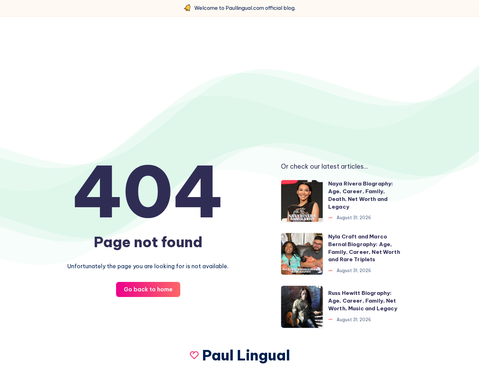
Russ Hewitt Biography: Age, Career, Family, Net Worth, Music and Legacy (362, 301)
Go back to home (148, 289)
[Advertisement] (239, 83)
